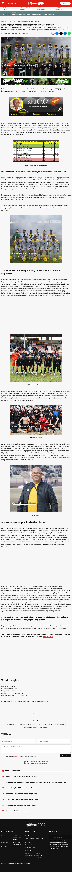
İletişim (3, 836)
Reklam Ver (4, 842)
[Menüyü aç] (3, 3)
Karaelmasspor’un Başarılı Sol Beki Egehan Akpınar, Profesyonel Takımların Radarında (36, 782)
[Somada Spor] (36, 3)
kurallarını (16, 756)
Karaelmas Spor (12, 21)
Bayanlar (39, 853)
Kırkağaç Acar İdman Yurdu (32, 126)
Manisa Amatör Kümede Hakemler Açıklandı (21, 794)
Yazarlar (15, 847)
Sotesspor (28, 850)
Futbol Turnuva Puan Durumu (17, 843)
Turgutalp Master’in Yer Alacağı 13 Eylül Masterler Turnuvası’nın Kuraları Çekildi (38, 15)
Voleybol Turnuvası (39, 856)
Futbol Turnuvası (30, 856)
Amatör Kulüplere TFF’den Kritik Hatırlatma (21, 788)
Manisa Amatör (29, 839)
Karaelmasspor (11, 724)
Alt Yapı (27, 842)
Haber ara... (10, 3)
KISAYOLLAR (30, 831)
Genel (27, 836)
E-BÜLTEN (53, 831)
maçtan (14, 586)
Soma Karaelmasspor (30, 727)
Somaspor (39, 836)
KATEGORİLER (7, 831)
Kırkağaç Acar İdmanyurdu (27, 724)
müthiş (62, 123)
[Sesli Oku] (53, 33)
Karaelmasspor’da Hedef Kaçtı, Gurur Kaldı (21, 805)
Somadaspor (44, 727)
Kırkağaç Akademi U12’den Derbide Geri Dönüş (22, 799)
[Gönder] (69, 837)
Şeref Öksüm (42, 724)
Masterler (28, 853)
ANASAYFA (3, 21)
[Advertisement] (36, 315)
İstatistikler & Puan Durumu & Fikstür (17, 837)
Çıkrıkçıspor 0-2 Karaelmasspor (17, 811)
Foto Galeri (39, 839)
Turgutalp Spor (29, 845)
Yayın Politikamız (6, 847)
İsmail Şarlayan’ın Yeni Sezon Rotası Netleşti (21, 776)
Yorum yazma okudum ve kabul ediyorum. (20, 756)
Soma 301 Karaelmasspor (57, 724)
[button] (6, 14)
